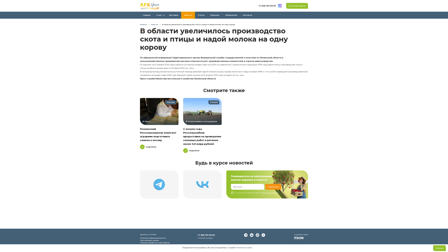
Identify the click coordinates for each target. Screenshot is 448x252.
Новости (188, 15)
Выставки (173, 15)
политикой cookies (243, 247)
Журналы (214, 15)
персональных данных (270, 193)
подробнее (151, 147)
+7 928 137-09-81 (267, 6)
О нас (159, 15)
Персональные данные (149, 240)
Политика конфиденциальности (153, 238)
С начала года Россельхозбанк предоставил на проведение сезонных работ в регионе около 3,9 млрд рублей (202, 136)
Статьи (201, 15)
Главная (146, 15)
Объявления (231, 15)
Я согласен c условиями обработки (256, 193)
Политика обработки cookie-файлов (155, 243)
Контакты (247, 15)
